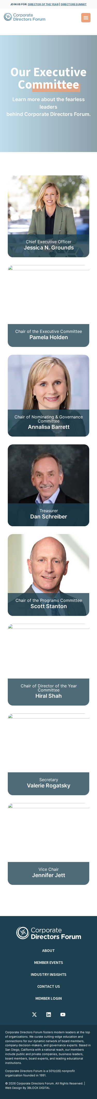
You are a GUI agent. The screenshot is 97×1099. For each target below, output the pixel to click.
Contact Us (48, 986)
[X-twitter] (34, 1014)
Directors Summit (74, 4)
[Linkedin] (48, 1014)
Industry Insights (48, 974)
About (48, 950)
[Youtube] (63, 1014)
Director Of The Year (43, 4)
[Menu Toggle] (86, 17)
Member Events (48, 962)
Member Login (48, 998)
